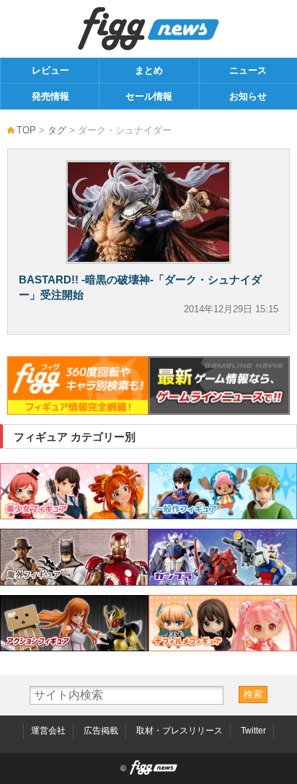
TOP (26, 130)
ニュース (248, 70)
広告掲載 (101, 731)
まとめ (149, 70)
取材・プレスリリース (179, 731)
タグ (57, 130)
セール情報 (148, 96)
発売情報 (50, 96)
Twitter (253, 731)
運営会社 (48, 731)
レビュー (50, 70)
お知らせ (248, 96)
